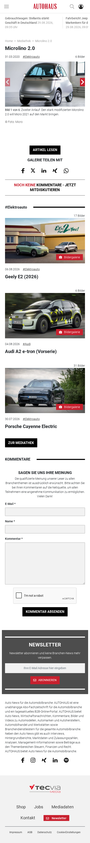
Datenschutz (44, 832)
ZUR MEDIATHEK (21, 443)
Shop (21, 806)
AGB (29, 832)
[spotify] (66, 760)
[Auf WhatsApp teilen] (66, 170)
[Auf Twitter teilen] (33, 170)
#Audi (27, 344)
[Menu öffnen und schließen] (7, 6)
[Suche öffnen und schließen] (71, 6)
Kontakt (28, 817)
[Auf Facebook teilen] (22, 170)
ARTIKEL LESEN (45, 150)
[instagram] (33, 760)
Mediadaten (62, 806)
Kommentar (13, 538)
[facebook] (22, 760)
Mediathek (24, 41)
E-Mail (9, 504)
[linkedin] (55, 760)
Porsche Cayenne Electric (31, 426)
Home (9, 41)
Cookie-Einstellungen (69, 832)
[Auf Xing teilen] (55, 170)
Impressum (15, 832)
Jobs (38, 806)
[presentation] (7, 82)
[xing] (44, 760)
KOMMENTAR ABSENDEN (45, 612)
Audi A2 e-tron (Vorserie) (31, 351)
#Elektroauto (31, 56)
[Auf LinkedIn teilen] (43, 170)
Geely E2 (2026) (21, 276)
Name (9, 521)
